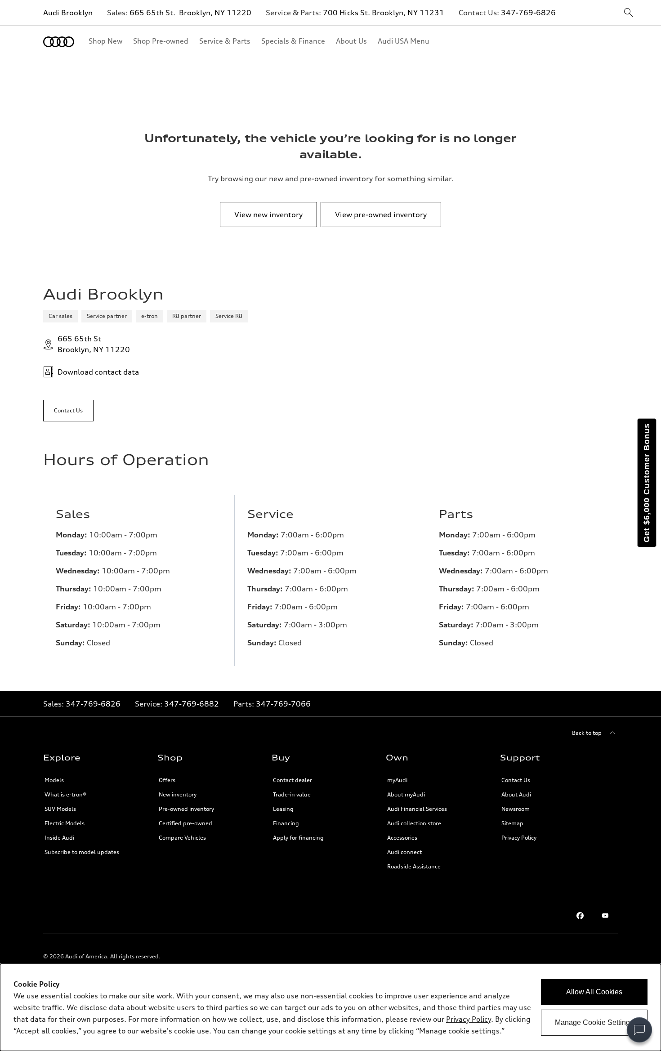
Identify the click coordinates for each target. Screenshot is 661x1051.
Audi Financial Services (417, 808)
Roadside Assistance (414, 866)
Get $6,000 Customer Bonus (646, 482)
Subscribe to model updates (82, 852)
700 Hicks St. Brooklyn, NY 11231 (383, 12)
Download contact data (98, 371)
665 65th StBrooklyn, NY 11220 (94, 344)
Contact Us (515, 780)
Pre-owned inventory (186, 808)
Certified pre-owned (185, 823)
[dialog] (330, 1007)
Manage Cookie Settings (594, 1022)
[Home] (58, 41)
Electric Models (65, 823)
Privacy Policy (518, 837)
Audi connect (404, 852)
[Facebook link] (580, 915)
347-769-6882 (191, 703)
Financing (286, 823)
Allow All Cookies (594, 992)
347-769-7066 (283, 703)
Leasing (283, 808)
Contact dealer (292, 780)
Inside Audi (59, 837)
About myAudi (406, 794)
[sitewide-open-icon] (628, 13)
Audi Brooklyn (68, 12)
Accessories (402, 837)
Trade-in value (292, 794)
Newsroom (515, 808)
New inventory (178, 794)
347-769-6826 (528, 12)
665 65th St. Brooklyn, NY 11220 (190, 12)
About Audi (516, 794)
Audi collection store (414, 823)
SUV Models (60, 808)
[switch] (639, 1029)
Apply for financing (298, 837)
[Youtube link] (605, 915)
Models (54, 780)
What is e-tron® (65, 794)
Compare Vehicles (182, 837)
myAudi (397, 780)
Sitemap (512, 823)
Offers (167, 780)
